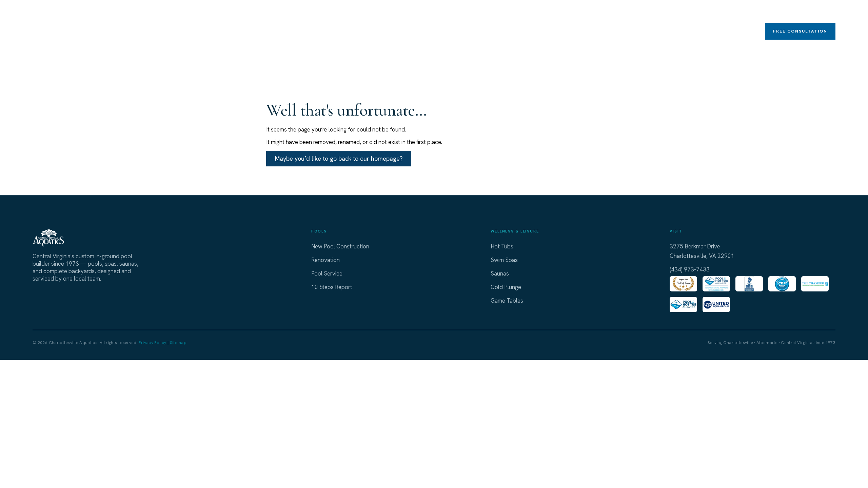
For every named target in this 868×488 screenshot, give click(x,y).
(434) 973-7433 (690, 269)
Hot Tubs (520, 13)
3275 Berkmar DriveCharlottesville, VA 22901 (702, 251)
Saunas (634, 13)
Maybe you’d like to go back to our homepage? (338, 158)
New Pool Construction (340, 246)
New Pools (483, 13)
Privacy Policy (152, 342)
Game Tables (673, 13)
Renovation (715, 13)
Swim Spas (558, 13)
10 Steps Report (331, 287)
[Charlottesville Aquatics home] (51, 24)
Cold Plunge (598, 13)
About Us (784, 13)
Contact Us (820, 13)
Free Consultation (800, 31)
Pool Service (326, 273)
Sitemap (178, 342)
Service (750, 13)
